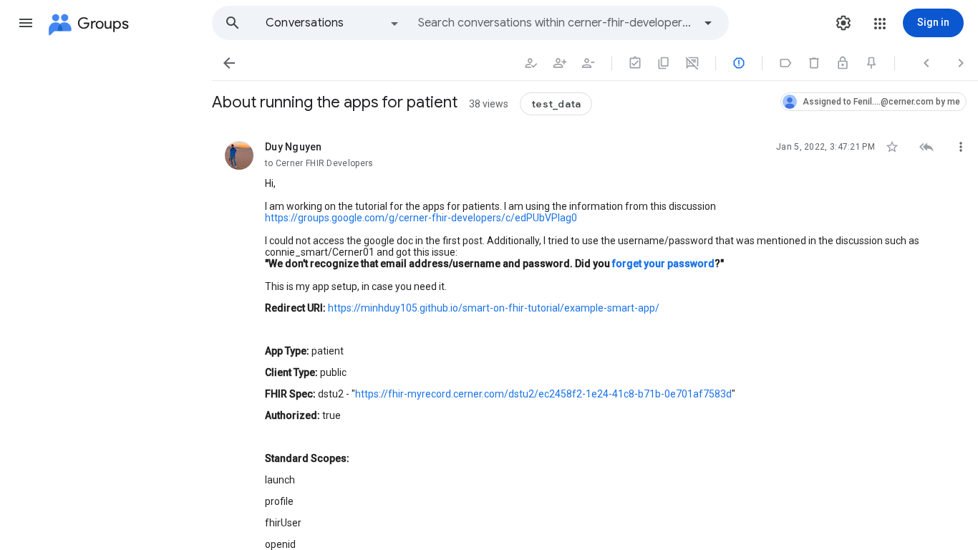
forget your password (663, 263)
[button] (26, 23)
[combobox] (555, 22)
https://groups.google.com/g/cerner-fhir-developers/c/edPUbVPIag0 (421, 217)
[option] (333, 22)
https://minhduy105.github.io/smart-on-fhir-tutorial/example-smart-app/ (493, 308)
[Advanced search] (708, 22)
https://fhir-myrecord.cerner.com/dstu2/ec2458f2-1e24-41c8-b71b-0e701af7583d (543, 394)
